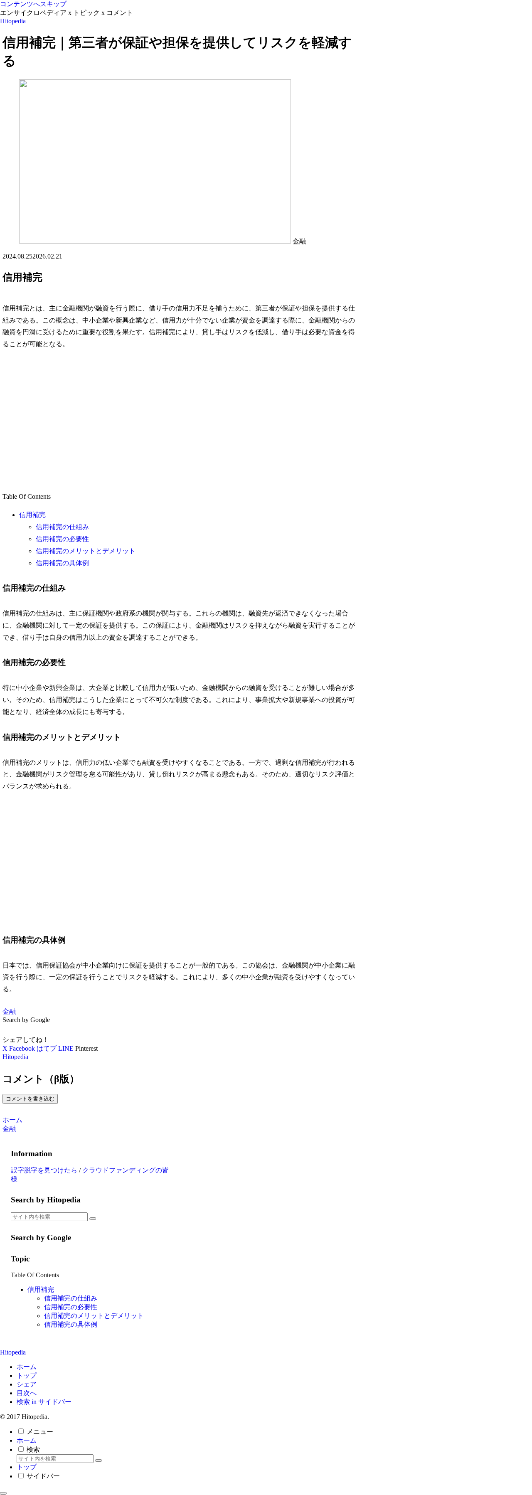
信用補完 (32, 514)
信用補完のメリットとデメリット (85, 550)
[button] (92, 1218)
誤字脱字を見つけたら (44, 1170)
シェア (27, 1384)
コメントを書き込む (30, 1099)
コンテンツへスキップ (33, 3)
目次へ (27, 1392)
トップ (27, 1375)
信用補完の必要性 (62, 538)
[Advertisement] (181, 420)
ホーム (27, 1366)
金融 (9, 1011)
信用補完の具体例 (62, 562)
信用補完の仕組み (62, 526)
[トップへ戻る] (3, 1493)
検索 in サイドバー (44, 1401)
